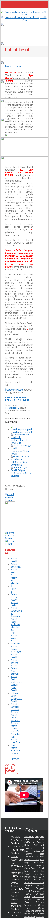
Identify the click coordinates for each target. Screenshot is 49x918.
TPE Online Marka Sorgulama (19, 463)
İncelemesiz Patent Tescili (16, 654)
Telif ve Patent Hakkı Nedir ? (17, 860)
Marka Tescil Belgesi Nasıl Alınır (34, 888)
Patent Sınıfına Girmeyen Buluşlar (15, 719)
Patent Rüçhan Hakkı (14, 602)
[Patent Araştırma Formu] (10, 538)
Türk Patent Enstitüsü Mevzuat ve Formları (15, 752)
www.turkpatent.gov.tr (22, 432)
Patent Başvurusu (16, 565)
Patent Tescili (14, 560)
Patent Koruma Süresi (14, 663)
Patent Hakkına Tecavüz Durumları (15, 730)
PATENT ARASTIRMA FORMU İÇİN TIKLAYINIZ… (18, 399)
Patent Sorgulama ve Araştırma (16, 612)
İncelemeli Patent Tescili (16, 646)
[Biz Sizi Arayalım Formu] (10, 500)
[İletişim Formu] (10, 543)
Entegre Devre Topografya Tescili (16, 697)
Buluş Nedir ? (13, 589)
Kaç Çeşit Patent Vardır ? (14, 635)
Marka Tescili (17, 846)
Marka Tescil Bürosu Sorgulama (34, 902)
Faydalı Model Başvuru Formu (34, 865)
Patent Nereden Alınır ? (15, 899)
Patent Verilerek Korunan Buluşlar (15, 708)
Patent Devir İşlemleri (15, 671)
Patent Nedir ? (12, 407)
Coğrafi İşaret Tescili (14, 687)
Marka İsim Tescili (34, 880)
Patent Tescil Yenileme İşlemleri (15, 623)
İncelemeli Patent (14, 389)
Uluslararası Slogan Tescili (20, 452)
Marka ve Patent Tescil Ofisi (19, 441)
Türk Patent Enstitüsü (15, 739)
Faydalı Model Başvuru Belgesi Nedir (34, 859)
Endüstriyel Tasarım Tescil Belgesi (34, 848)
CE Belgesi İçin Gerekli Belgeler (21, 474)
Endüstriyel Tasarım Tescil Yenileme (34, 854)
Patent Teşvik (14, 596)
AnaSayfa (15, 836)
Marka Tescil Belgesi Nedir (34, 893)
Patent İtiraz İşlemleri (15, 580)
